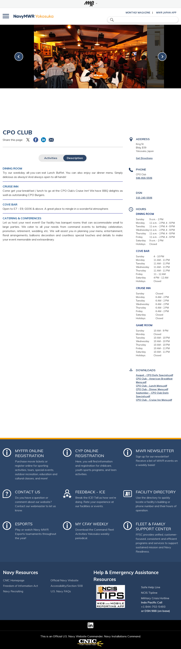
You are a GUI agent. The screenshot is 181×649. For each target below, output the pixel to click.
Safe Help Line (150, 587)
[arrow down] (90, 4)
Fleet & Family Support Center (153, 526)
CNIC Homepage (13, 580)
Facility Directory (156, 491)
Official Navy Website (64, 580)
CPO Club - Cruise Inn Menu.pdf (154, 399)
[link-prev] (18, 56)
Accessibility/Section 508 (67, 586)
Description (75, 158)
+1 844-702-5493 (153, 606)
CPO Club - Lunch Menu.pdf (151, 385)
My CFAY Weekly (91, 523)
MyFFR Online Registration (29, 453)
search (112, 20)
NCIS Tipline (149, 592)
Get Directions (144, 158)
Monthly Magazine (138, 12)
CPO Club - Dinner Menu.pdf (152, 389)
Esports (24, 523)
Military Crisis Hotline (155, 598)
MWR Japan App (166, 12)
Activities (50, 158)
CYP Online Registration (89, 453)
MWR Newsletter (155, 450)
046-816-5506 (144, 178)
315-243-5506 (144, 197)
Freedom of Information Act (20, 586)
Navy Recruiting (13, 591)
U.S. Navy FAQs (61, 591)
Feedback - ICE (90, 491)
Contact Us (27, 491)
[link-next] (162, 56)
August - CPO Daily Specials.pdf (154, 375)
